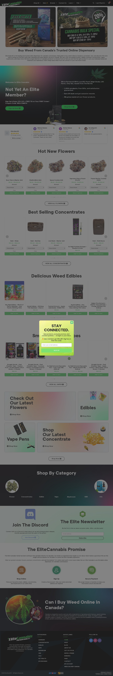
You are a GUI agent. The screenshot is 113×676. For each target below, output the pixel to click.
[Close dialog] (71, 322)
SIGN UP (56, 350)
